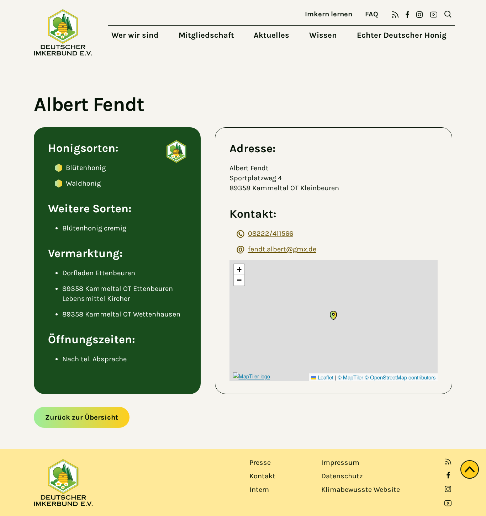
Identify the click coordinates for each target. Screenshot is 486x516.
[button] (333, 315)
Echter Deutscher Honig (402, 35)
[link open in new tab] (448, 475)
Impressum (340, 462)
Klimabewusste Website (360, 489)
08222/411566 (270, 233)
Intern (259, 489)
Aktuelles (271, 35)
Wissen (323, 35)
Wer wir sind (135, 35)
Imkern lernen (328, 14)
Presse (260, 462)
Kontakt (262, 476)
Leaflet (324, 377)
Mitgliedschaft (206, 35)
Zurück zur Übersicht (81, 417)
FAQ (371, 14)
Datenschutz (342, 476)
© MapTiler (350, 377)
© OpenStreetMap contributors (400, 377)
